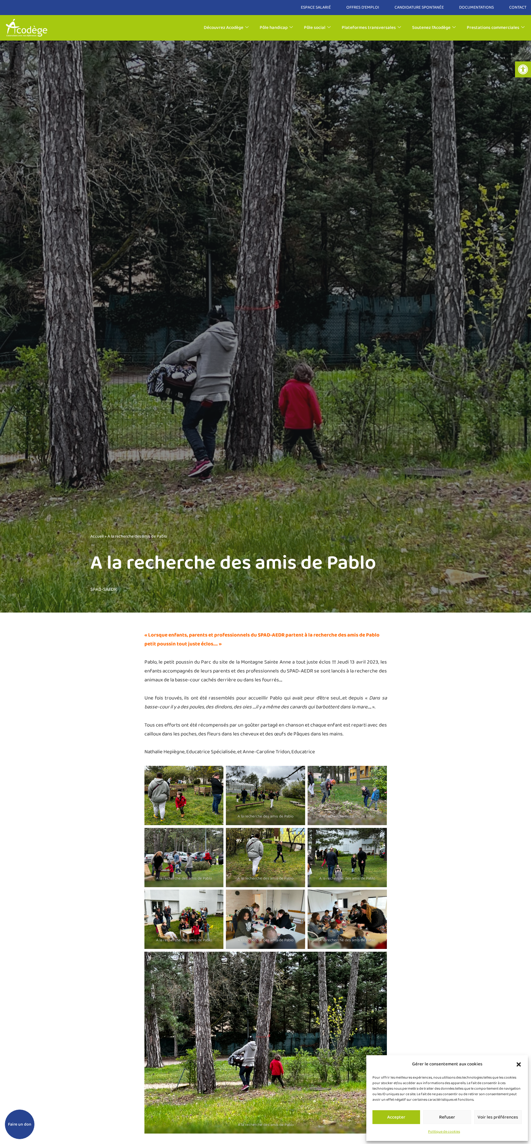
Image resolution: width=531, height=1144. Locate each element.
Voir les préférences (498, 1117)
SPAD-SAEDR (103, 589)
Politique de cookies (444, 1131)
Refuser (447, 1117)
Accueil (97, 536)
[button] (523, 69)
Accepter (396, 1117)
